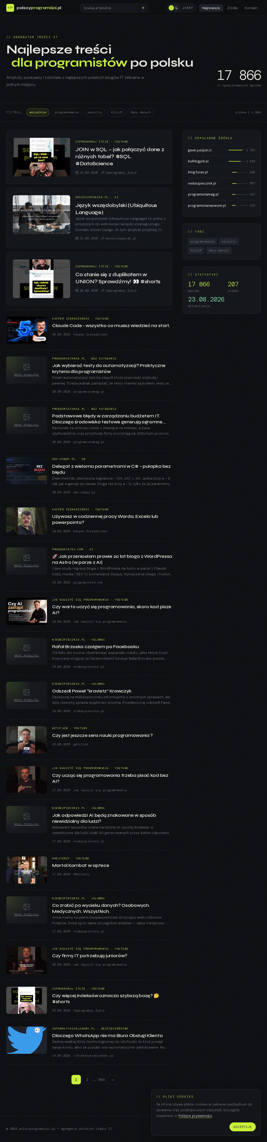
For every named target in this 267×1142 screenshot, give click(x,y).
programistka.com (88, 582)
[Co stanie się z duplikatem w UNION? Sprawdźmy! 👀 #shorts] (41, 278)
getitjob (81, 744)
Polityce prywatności (195, 1116)
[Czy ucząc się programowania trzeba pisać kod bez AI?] (26, 779)
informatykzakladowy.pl (94, 1055)
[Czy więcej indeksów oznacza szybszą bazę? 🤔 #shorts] (26, 1000)
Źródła (232, 8)
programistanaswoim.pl (207, 205)
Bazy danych (141, 112)
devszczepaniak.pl (121, 238)
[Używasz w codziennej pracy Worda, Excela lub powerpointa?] (26, 521)
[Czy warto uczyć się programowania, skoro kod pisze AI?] (26, 611)
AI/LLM (116, 112)
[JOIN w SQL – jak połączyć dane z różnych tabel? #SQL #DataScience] (41, 157)
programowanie (66, 112)
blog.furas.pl (198, 172)
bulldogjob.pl (198, 161)
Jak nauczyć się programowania (100, 621)
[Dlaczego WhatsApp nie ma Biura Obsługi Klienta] (26, 1040)
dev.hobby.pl (84, 492)
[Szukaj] (143, 8)
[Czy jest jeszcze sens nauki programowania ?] (26, 739)
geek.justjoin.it (199, 150)
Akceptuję (242, 1127)
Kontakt (251, 8)
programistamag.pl (89, 391)
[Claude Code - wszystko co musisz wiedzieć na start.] (26, 330)
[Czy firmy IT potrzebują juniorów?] (26, 960)
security (94, 112)
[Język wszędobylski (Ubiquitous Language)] (41, 214)
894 (102, 1080)
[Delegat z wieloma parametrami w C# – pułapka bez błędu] (26, 470)
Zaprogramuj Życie (121, 172)
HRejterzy (82, 874)
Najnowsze (211, 8)
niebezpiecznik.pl (89, 666)
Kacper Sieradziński (91, 334)
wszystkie (37, 112)
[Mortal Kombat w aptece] (26, 870)
